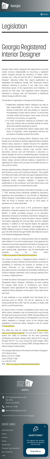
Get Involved (7, 452)
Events (4, 437)
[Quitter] (45, 427)
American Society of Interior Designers (5, 5)
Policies (31, 415)
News (4, 441)
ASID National (7, 430)
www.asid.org (9, 326)
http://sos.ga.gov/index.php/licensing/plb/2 (20, 255)
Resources (6, 445)
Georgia (15, 6)
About (4, 434)
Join (3, 455)
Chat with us (35, 451)
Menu (45, 14)
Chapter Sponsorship (10, 448)
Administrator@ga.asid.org (16, 410)
